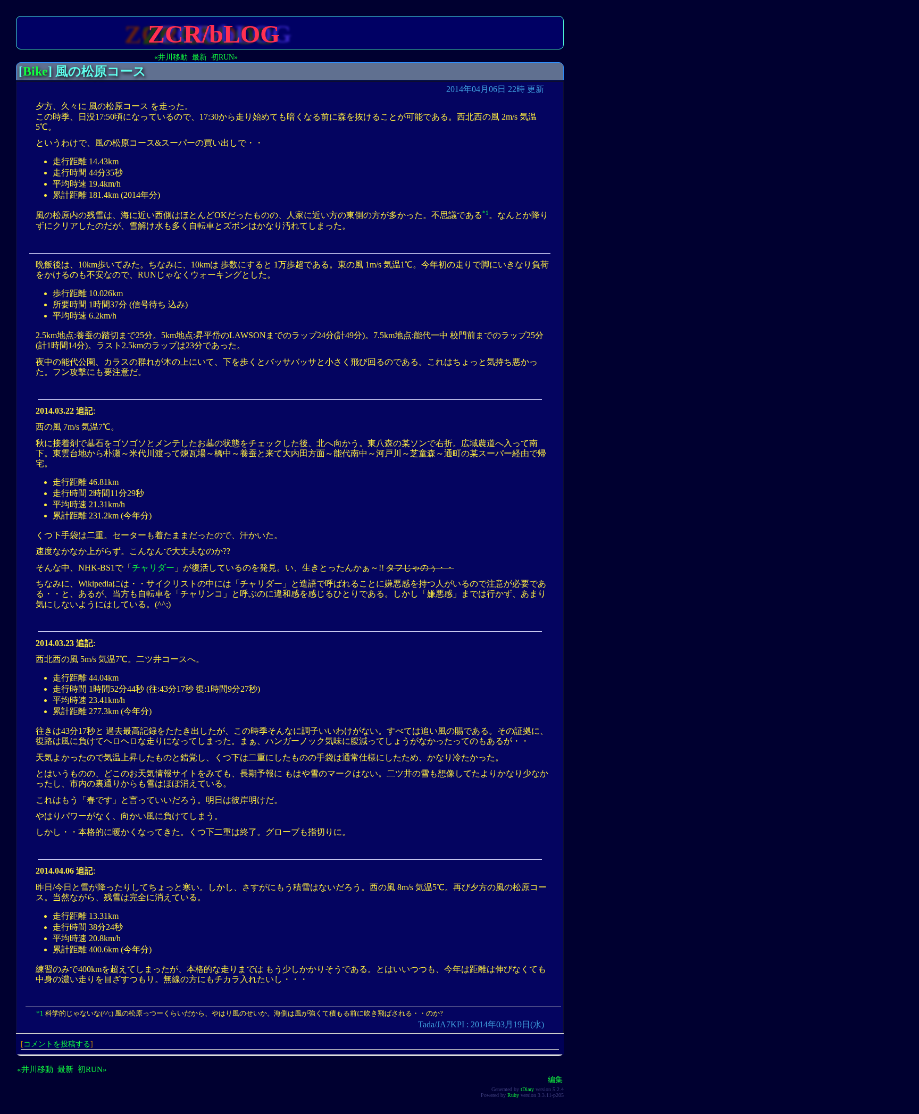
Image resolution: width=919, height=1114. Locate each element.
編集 (555, 1079)
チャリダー (153, 567)
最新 (199, 57)
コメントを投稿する (56, 1044)
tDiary (527, 1089)
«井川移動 (171, 57)
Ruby (513, 1095)
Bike (35, 71)
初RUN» (224, 57)
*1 (485, 213)
